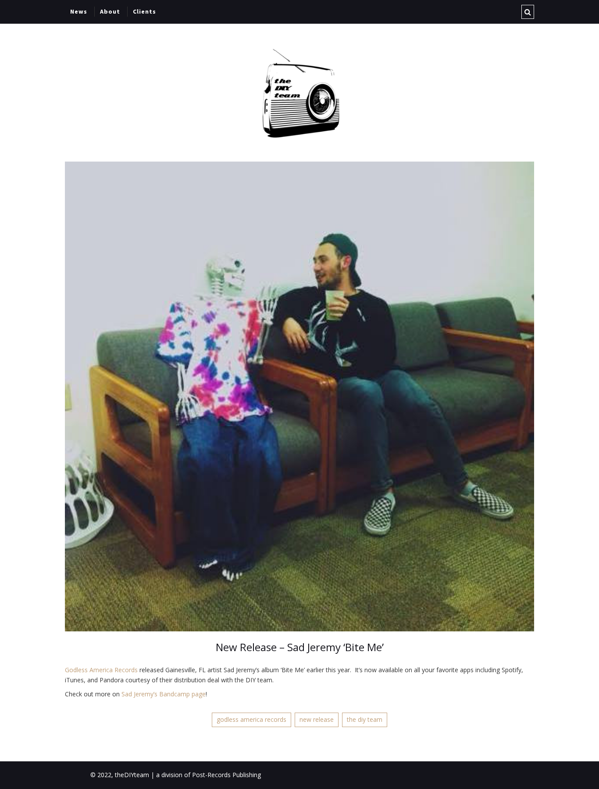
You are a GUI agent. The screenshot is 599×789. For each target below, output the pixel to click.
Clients (144, 11)
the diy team (364, 719)
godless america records (251, 719)
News (78, 11)
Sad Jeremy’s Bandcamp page (163, 694)
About (110, 11)
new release (317, 719)
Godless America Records (101, 670)
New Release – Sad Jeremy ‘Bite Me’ (300, 647)
